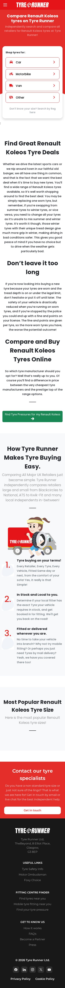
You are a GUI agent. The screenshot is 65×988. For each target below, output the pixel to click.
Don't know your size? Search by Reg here (33, 110)
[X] (41, 969)
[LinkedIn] (24, 969)
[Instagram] (32, 969)
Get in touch (32, 810)
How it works (33, 928)
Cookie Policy (44, 979)
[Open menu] (5, 5)
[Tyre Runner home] (32, 4)
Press (32, 945)
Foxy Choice (32, 880)
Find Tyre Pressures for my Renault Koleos (32, 414)
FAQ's (32, 933)
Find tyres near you (32, 898)
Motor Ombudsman (32, 874)
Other (20, 97)
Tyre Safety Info (32, 869)
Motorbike (23, 74)
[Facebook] (16, 969)
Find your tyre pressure (32, 909)
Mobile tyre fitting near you (32, 904)
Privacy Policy (21, 979)
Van (19, 86)
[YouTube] (49, 969)
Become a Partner (32, 939)
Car (18, 62)
